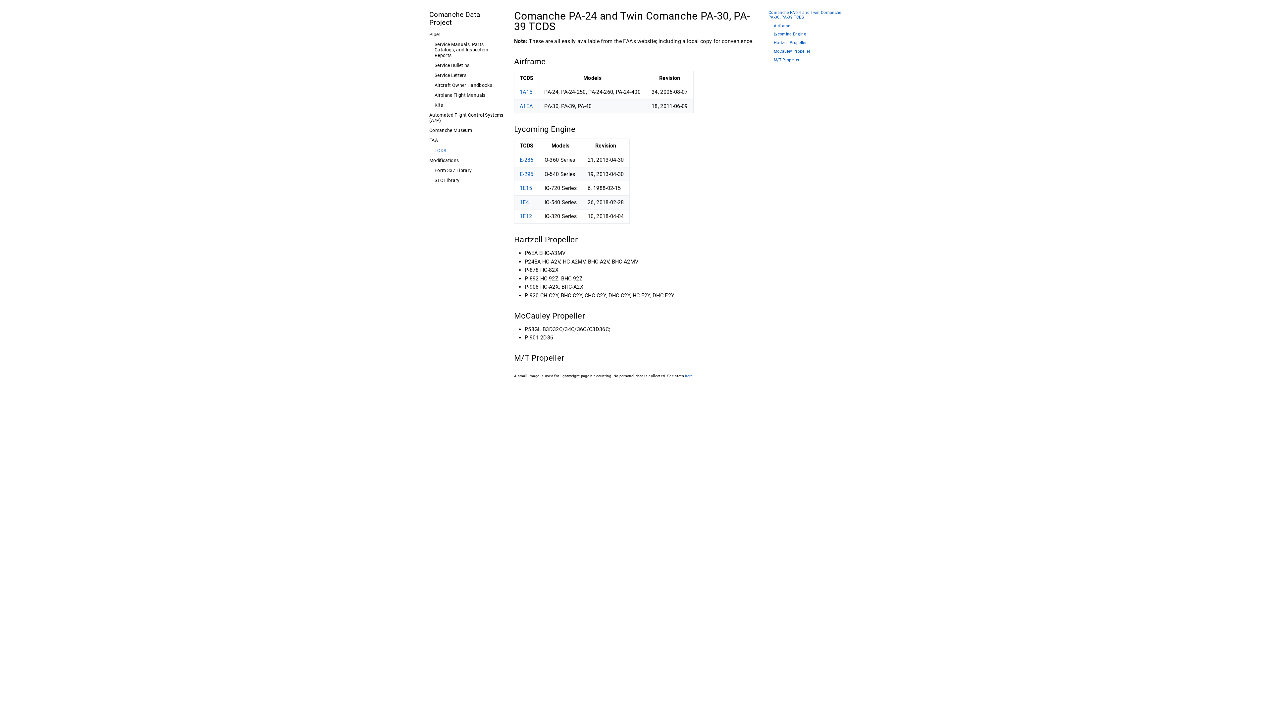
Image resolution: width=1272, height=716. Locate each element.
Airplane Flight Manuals (460, 95)
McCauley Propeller (792, 51)
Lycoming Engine (790, 34)
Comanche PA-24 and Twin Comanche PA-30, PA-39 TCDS (804, 15)
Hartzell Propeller (790, 43)
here (689, 376)
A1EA (526, 106)
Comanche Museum (450, 130)
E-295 (527, 174)
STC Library (447, 180)
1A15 (526, 92)
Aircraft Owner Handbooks (463, 85)
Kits (439, 105)
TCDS (440, 150)
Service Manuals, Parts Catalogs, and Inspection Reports (461, 50)
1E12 (526, 216)
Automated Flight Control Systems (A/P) (466, 117)
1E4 (524, 202)
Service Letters (450, 75)
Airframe (782, 26)
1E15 (526, 188)
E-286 (527, 160)
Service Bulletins (452, 65)
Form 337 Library (453, 170)
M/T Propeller (786, 60)
